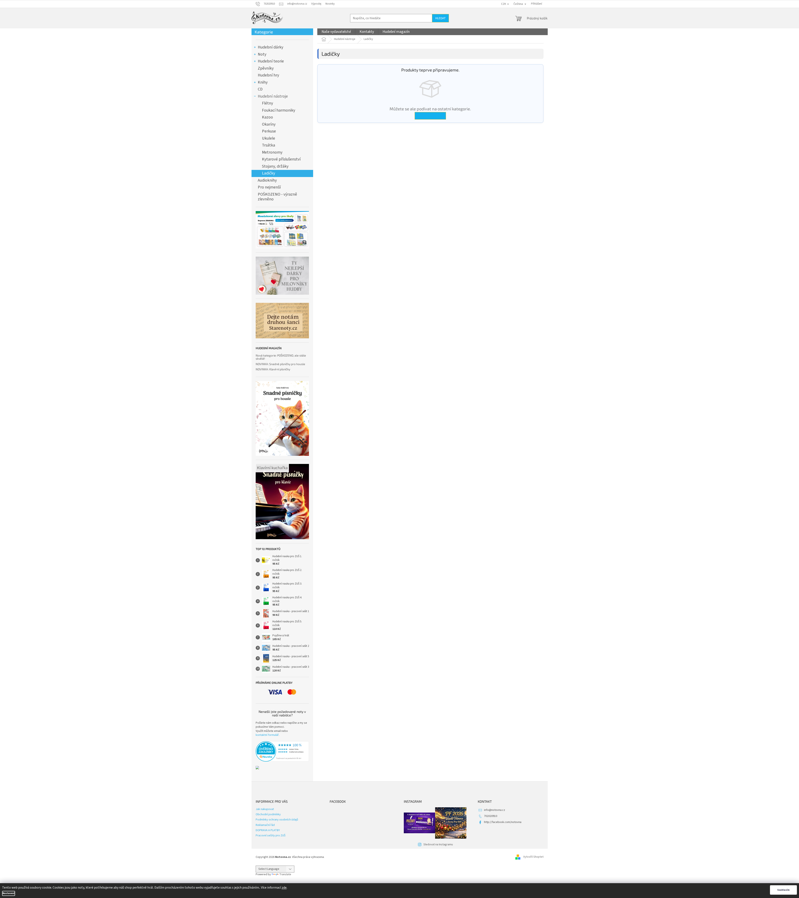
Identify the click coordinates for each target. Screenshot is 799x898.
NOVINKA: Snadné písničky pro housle (280, 364)
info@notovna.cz (494, 810)
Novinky (330, 4)
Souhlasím (783, 890)
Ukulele (268, 138)
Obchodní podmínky (268, 814)
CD (260, 89)
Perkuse (269, 131)
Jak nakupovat (265, 809)
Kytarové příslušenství (281, 159)
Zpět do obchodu (430, 115)
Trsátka (268, 145)
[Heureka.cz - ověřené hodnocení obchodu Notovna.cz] (282, 751)
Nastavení (9, 893)
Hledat (440, 18)
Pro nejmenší (269, 187)
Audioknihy (267, 180)
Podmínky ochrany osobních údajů (277, 820)
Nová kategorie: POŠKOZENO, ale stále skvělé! (281, 357)
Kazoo (267, 117)
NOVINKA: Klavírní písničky (273, 369)
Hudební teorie (271, 61)
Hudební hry (268, 75)
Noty (262, 54)
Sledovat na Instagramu (438, 844)
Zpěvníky (266, 68)
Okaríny (269, 124)
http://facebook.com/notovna (502, 822)
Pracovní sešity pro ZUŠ (271, 835)
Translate (285, 874)
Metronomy (272, 152)
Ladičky (268, 173)
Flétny (267, 103)
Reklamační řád (265, 825)
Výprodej (316, 4)
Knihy (263, 82)
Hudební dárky (270, 47)
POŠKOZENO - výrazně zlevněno (277, 196)
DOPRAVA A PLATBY (268, 830)
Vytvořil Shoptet (533, 857)
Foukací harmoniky (278, 110)
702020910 (490, 816)
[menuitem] (336, 31)
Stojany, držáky (275, 166)
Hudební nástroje (273, 96)
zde (284, 887)
